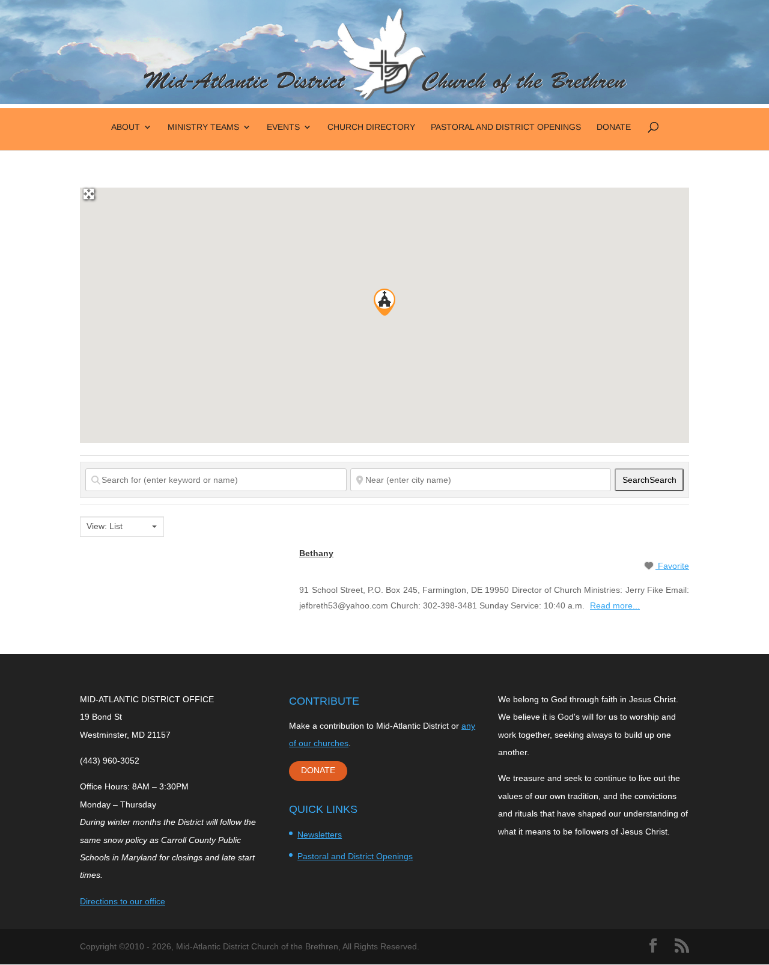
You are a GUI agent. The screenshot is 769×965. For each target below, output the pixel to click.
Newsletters (319, 834)
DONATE (318, 770)
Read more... (615, 605)
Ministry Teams (203, 127)
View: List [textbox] (105, 526)
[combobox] (122, 526)
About (125, 127)
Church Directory (371, 127)
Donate (614, 127)
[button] (384, 302)
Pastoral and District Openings (506, 127)
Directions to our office (122, 901)
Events (283, 127)
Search (649, 480)
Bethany (316, 553)
